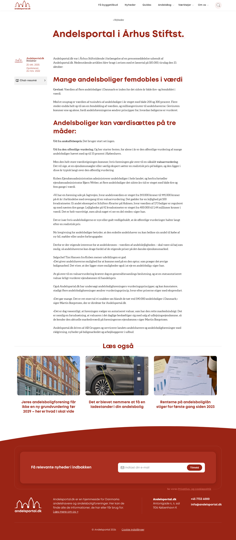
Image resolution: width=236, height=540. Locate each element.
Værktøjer (184, 5)
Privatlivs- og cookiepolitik (194, 489)
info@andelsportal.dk (206, 504)
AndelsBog (164, 5)
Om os (202, 5)
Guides (147, 5)
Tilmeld (194, 468)
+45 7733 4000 (200, 499)
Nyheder (130, 5)
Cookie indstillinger (133, 530)
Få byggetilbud (108, 5)
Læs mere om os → (65, 512)
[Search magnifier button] (218, 5)
